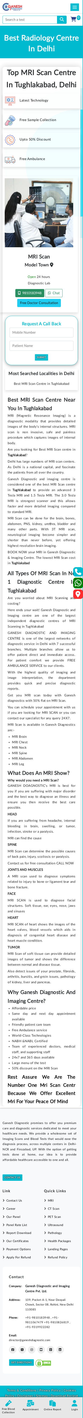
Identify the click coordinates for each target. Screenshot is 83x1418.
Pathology (55, 1233)
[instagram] (31, 1350)
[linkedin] (60, 1350)
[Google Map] (78, 595)
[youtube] (41, 1350)
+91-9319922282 (37, 1327)
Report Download (18, 1233)
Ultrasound (55, 1225)
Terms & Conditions (22, 1390)
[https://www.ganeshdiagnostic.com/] (18, 7)
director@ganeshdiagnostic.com (29, 1340)
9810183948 (31, 293)
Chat (55, 293)
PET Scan (54, 1217)
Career (11, 1208)
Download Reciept (64, 1396)
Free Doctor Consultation (39, 303)
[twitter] (22, 1350)
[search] (62, 20)
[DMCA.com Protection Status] (43, 1362)
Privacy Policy (50, 1390)
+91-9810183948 (38, 1317)
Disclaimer (25, 1396)
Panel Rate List (16, 1225)
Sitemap (42, 1396)
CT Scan (53, 1208)
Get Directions (21, 1362)
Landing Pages (58, 1249)
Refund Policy (57, 1257)
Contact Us (12, 1178)
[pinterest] (50, 1350)
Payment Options (18, 1249)
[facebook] (12, 1350)
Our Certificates (17, 1241)
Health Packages (59, 1241)
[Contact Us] (78, 573)
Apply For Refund (18, 1257)
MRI (51, 1200)
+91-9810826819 (57, 1322)
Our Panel (13, 1217)
